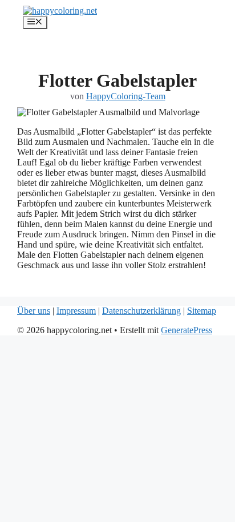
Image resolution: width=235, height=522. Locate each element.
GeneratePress (186, 330)
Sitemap (201, 310)
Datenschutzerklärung (141, 310)
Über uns (33, 310)
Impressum (76, 310)
